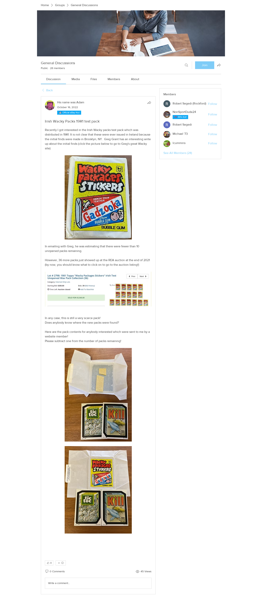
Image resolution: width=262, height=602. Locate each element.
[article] (98, 345)
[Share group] (219, 65)
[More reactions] (61, 562)
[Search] (186, 65)
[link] (53, 79)
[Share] (149, 102)
